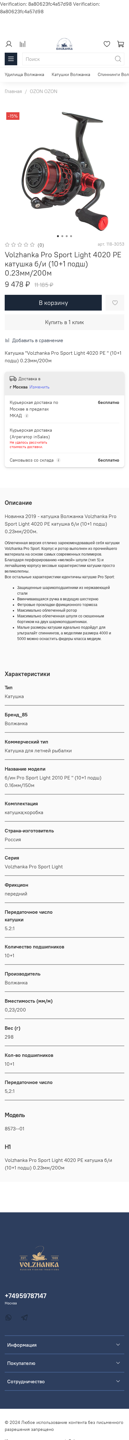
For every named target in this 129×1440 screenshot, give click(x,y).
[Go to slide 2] (62, 236)
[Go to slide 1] (58, 236)
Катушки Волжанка (71, 74)
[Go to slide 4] (71, 236)
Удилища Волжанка (24, 74)
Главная (13, 91)
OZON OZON (43, 91)
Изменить (39, 387)
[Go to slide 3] (67, 236)
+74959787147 (25, 1295)
